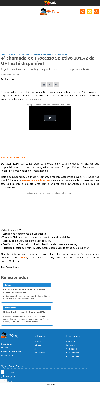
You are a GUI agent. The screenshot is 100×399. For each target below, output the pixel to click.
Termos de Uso (7, 355)
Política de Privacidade (11, 351)
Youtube (9, 381)
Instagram (10, 376)
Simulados (70, 345)
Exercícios (70, 341)
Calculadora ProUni (74, 356)
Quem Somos (7, 344)
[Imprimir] (43, 84)
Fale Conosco (39, 352)
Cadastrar (38, 341)
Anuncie (4, 347)
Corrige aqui (71, 349)
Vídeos (36, 349)
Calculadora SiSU (73, 352)
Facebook (10, 372)
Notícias (37, 345)
